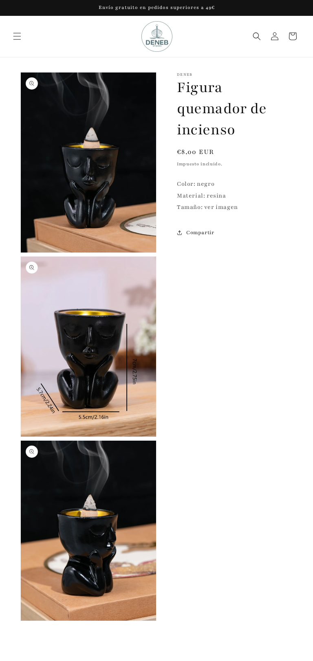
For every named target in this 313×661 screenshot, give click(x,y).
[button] (17, 36)
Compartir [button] (200, 232)
